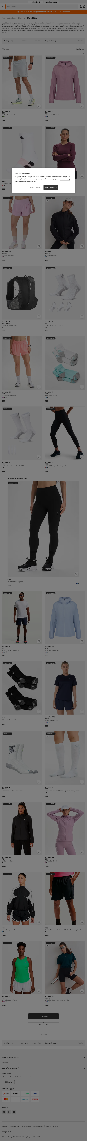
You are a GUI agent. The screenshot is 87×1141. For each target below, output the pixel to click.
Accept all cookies (51, 187)
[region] (43, 180)
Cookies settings (35, 187)
